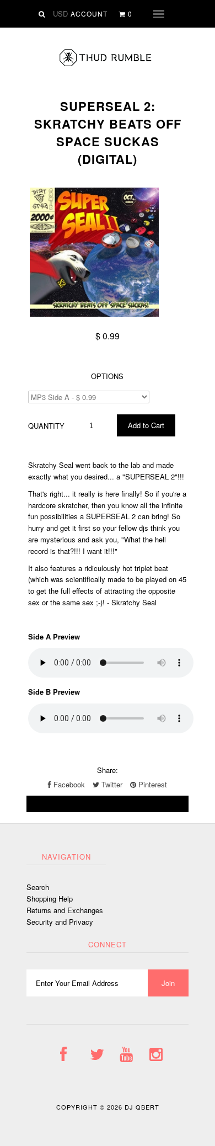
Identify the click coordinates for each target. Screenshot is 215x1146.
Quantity (46, 425)
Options (107, 376)
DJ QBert (142, 1106)
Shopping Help (49, 898)
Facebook (68, 784)
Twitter (110, 784)
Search (37, 887)
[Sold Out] (107, 804)
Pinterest (151, 784)
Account (89, 13)
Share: (107, 770)
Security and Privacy (59, 921)
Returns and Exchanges (64, 910)
